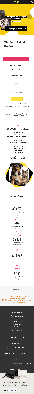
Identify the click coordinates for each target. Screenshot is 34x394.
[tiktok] (26, 347)
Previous (4, 16)
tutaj (15, 387)
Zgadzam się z (18, 104)
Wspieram (17, 99)
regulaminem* (22, 104)
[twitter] (15, 347)
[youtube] (22, 347)
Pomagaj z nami (15, 28)
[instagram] (11, 347)
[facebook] (7, 347)
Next (29, 16)
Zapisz (29, 363)
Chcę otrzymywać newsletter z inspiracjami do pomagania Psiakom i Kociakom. (17, 107)
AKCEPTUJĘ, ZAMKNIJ (8, 390)
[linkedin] (19, 347)
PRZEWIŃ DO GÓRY (17, 289)
